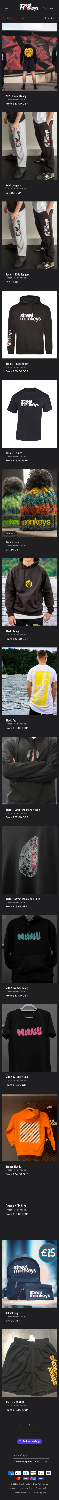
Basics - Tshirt (14, 452)
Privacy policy (42, 1488)
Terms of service (22, 1493)
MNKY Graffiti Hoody (17, 988)
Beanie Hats (12, 542)
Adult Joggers (13, 185)
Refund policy (26, 1488)
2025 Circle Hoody (16, 96)
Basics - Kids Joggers (18, 274)
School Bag (12, 1313)
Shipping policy (40, 1493)
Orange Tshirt (16, 1206)
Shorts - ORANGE (15, 1402)
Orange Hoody (13, 1166)
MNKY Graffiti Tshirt (17, 1077)
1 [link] (21, 1425)
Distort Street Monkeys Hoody (23, 809)
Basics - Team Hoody (17, 363)
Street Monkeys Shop (28, 1484)
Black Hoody (13, 631)
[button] (6, 7)
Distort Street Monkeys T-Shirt (23, 898)
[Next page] (38, 1425)
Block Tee (11, 720)
